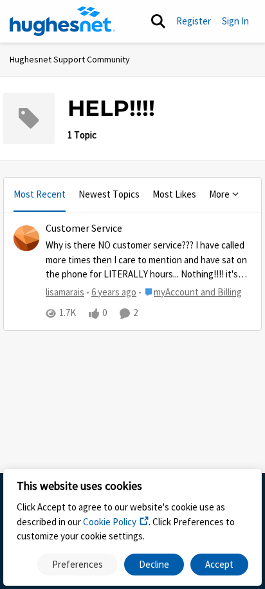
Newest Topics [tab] (109, 194)
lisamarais (65, 292)
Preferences (77, 564)
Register (193, 21)
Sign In (235, 21)
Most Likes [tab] (174, 194)
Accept (219, 564)
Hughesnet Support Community (70, 59)
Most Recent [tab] (40, 194)
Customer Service (84, 228)
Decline (154, 564)
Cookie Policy (109, 522)
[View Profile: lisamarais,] (26, 238)
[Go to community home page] (62, 21)
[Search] (158, 21)
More (219, 194)
